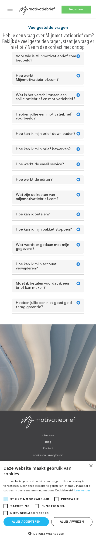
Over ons (48, 435)
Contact (48, 448)
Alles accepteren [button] (26, 522)
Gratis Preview (76, 8)
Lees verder (82, 490)
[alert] (48, 501)
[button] (48, 533)
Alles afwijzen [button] (72, 522)
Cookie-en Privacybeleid (48, 455)
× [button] (91, 466)
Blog (48, 442)
